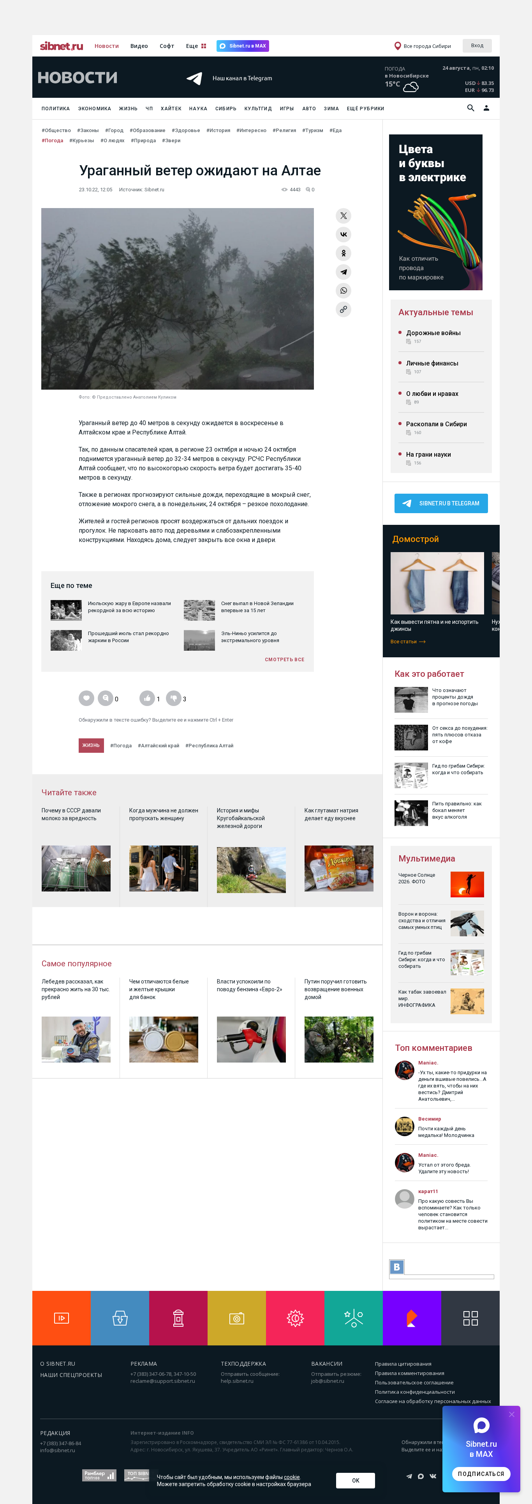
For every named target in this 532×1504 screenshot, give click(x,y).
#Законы (88, 130)
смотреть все (285, 659)
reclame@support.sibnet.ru (162, 1380)
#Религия (284, 130)
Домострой (415, 539)
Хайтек (171, 108)
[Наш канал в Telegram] (252, 89)
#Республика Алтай (209, 745)
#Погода (52, 140)
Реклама (143, 1363)
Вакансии (327, 1363)
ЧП (149, 108)
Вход (477, 45)
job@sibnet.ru (327, 1380)
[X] (343, 216)
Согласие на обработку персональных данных (433, 1401)
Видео (139, 45)
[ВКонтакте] (343, 234)
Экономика (95, 108)
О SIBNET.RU (58, 1363)
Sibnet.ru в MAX (247, 46)
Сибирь (226, 108)
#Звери (171, 140)
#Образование (148, 130)
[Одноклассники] (343, 253)
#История (218, 130)
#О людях (112, 140)
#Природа (143, 140)
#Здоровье (186, 130)
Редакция (55, 1433)
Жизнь (128, 108)
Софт (167, 45)
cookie (292, 1477)
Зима (331, 108)
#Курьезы (81, 140)
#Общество (56, 130)
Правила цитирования (403, 1363)
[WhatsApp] (343, 290)
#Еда (335, 130)
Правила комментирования (409, 1373)
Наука (198, 108)
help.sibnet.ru (237, 1380)
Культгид (258, 108)
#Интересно (251, 130)
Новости (107, 45)
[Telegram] (343, 272)
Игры (287, 108)
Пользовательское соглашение (414, 1382)
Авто (309, 108)
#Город (114, 130)
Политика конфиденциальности (415, 1391)
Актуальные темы (435, 312)
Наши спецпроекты (71, 1375)
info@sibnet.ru (57, 1450)
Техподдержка (243, 1363)
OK (355, 1481)
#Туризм (312, 130)
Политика (56, 108)
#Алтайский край (158, 745)
